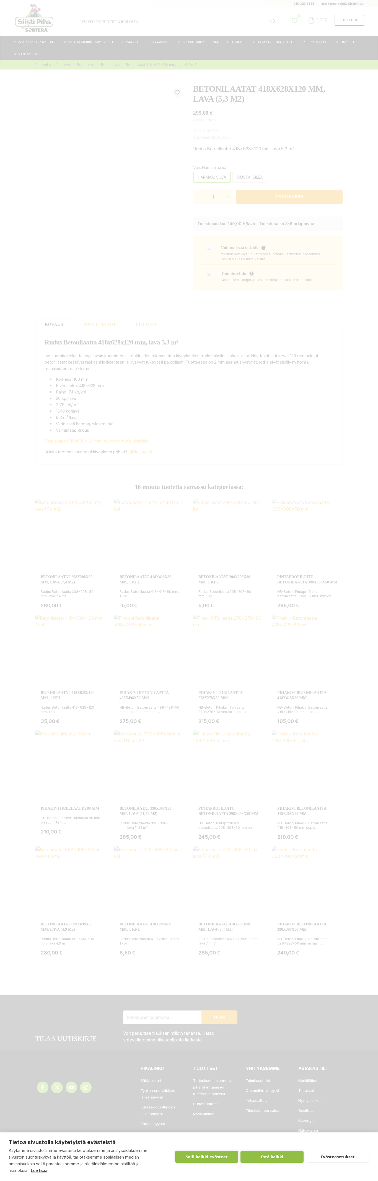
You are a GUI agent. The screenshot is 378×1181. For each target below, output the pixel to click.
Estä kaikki (272, 1156)
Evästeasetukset (338, 1156)
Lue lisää (39, 1170)
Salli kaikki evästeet (207, 1156)
